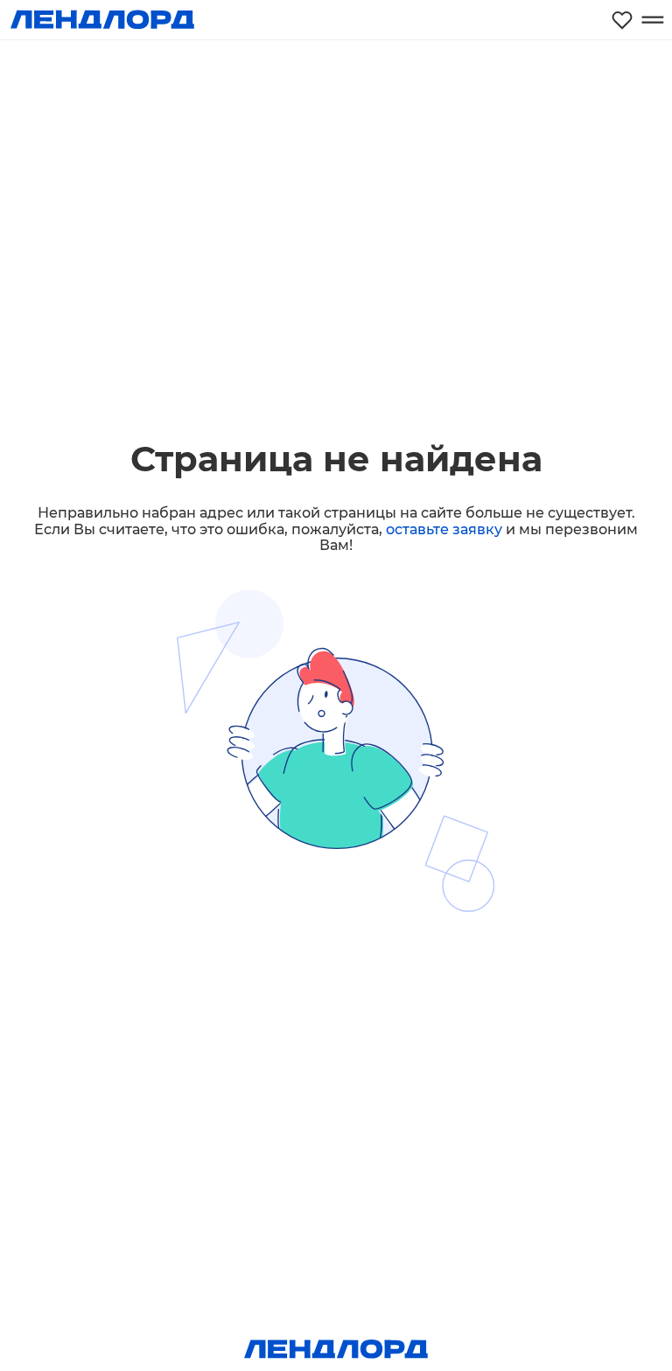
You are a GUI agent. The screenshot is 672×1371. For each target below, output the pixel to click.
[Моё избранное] (622, 19)
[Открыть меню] (652, 19)
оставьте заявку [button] (444, 529)
